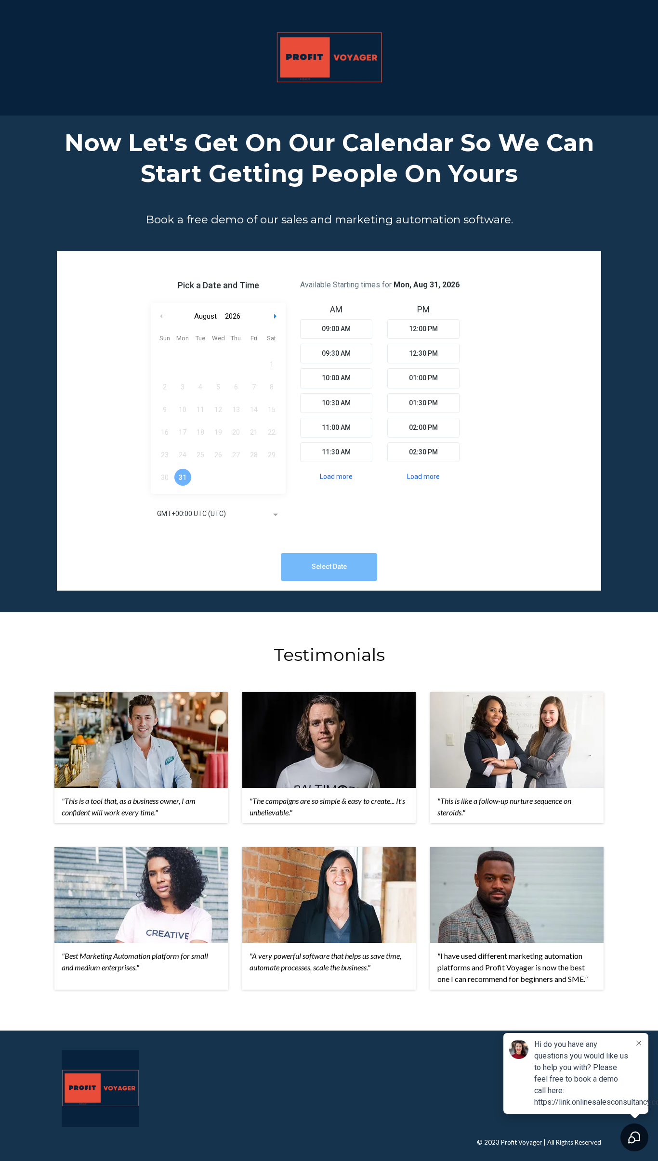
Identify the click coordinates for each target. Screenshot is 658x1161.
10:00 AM (336, 378)
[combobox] (218, 514)
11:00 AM (336, 427)
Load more (336, 476)
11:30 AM (336, 452)
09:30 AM (336, 353)
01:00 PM (423, 378)
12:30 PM (423, 353)
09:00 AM (336, 329)
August (205, 316)
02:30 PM (423, 452)
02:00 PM (423, 427)
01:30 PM (423, 403)
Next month (276, 316)
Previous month (161, 316)
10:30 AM (336, 403)
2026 (232, 316)
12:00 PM (423, 329)
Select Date (329, 566)
